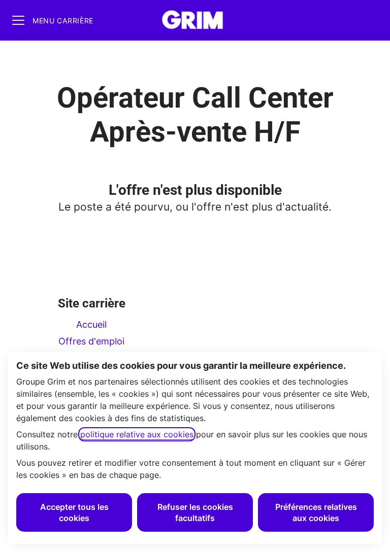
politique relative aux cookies (136, 434)
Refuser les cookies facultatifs (195, 512)
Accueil (91, 324)
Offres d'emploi (91, 341)
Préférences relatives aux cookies (316, 512)
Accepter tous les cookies (74, 512)
